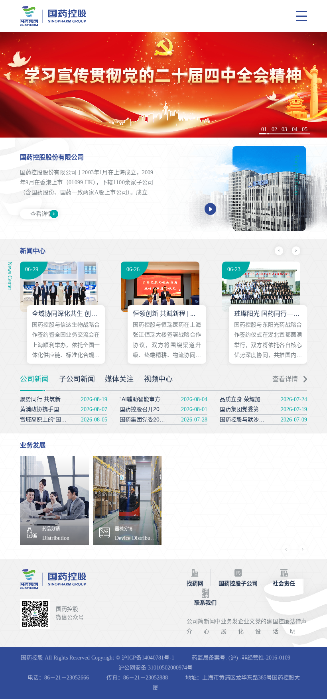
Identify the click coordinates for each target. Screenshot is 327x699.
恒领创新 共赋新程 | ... (164, 313)
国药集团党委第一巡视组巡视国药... (264, 409)
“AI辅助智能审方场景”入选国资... (160, 399)
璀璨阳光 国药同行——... (269, 313)
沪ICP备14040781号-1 (148, 658)
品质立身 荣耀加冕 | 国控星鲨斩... (261, 399)
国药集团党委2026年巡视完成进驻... (165, 419)
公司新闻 (34, 379)
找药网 (195, 584)
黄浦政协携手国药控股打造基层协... (64, 409)
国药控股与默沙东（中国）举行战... (264, 419)
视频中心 (158, 379)
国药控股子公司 (238, 584)
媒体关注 (119, 379)
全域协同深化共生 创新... (67, 313)
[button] (264, 133)
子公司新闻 (77, 379)
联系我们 (205, 603)
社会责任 (284, 584)
